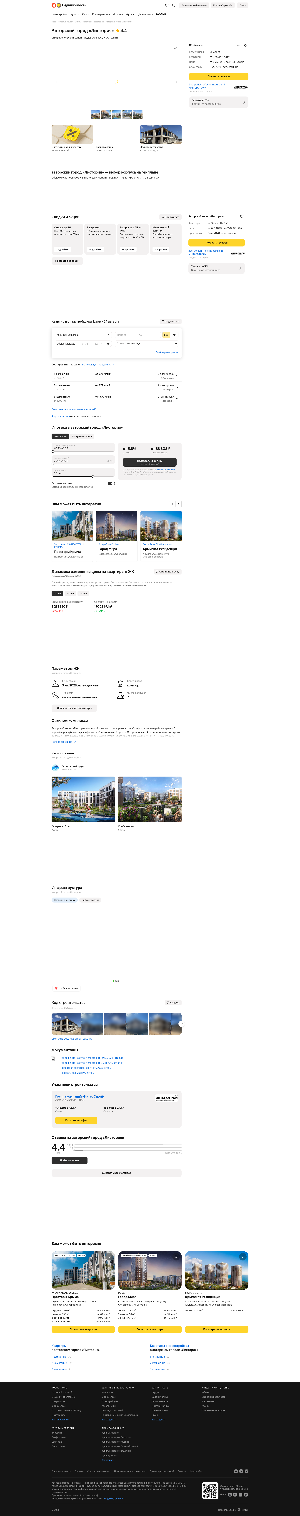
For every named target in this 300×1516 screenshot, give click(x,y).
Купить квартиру (110, 1433)
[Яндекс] (243, 1509)
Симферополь (59, 1437)
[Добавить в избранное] (245, 45)
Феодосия (57, 1433)
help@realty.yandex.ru (113, 1498)
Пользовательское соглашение (130, 1471)
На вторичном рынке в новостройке (120, 1415)
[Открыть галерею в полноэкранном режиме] (175, 48)
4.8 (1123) (161, 1301)
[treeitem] (60, 14)
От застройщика (110, 1401)
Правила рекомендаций (162, 1471)
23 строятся (206, 91)
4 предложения (61, 416)
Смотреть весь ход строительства (72, 1038)
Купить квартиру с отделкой (116, 1451)
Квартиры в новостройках (169, 1346)
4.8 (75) (93, 1301)
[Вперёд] (175, 82)
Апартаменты (109, 1406)
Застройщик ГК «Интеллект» (157, 544)
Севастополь (58, 1446)
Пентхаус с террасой (112, 1410)
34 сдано (193, 91)
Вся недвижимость (61, 1471)
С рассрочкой (58, 1415)
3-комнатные (59, 1369)
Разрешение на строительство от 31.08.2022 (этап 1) (91, 1062)
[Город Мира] (116, 526)
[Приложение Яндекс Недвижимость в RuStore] (246, 1494)
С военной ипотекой (62, 1392)
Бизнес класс (108, 1392)
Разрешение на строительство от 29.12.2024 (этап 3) (91, 1057)
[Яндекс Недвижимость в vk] (236, 1471)
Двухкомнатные (160, 1401)
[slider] (83, 451)
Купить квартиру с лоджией (116, 1442)
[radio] (166, 335)
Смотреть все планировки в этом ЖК (74, 409)
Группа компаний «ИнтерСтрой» (80, 1096)
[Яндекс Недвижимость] (69, 5)
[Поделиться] (239, 45)
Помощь (182, 1471)
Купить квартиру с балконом (116, 1437)
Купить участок (110, 1455)
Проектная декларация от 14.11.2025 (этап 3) (86, 1067)
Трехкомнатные (160, 1410)
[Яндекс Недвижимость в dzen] (241, 1471)
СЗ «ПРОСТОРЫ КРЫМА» (65, 1293)
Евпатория (57, 1442)
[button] (174, 5)
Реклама (79, 1471)
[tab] (60, 436)
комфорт (215, 52)
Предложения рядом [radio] (64, 900)
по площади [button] (89, 364)
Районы (205, 1392)
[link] (242, 5)
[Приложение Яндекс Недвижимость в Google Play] (235, 1494)
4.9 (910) (226, 1301)
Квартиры (59, 1346)
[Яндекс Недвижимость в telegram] (246, 1471)
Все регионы (208, 1401)
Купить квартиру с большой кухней (120, 1446)
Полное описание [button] (62, 741)
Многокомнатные (161, 1406)
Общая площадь (66, 343)
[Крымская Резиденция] (161, 526)
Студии (155, 1392)
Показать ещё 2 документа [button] (76, 1072)
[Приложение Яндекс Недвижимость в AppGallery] (240, 1494)
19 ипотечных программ (164, 470)
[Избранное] (167, 5)
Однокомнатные (160, 1397)
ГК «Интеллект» (193, 1293)
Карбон (122, 1293)
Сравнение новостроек (213, 1397)
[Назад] (57, 82)
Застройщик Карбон (109, 544)
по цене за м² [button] (106, 364)
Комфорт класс (59, 1401)
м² (108, 343)
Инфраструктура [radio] (90, 900)
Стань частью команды (98, 1471)
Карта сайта (196, 1471)
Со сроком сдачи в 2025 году (66, 1410)
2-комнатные (59, 1363)
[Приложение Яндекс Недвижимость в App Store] (230, 1494)
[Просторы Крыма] (72, 526)
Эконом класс (58, 1406)
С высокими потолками (63, 1397)
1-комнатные (59, 1356)
